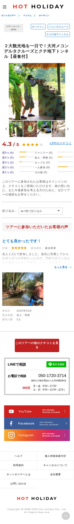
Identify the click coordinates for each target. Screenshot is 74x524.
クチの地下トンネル (57, 34)
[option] (37, 91)
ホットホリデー (8, 15)
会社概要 (55, 474)
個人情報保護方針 (55, 456)
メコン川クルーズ (59, 27)
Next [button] (68, 129)
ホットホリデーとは (19, 474)
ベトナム (27, 15)
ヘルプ (18, 456)
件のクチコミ (61, 143)
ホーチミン (44, 15)
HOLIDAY (39, 6)
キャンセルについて (55, 465)
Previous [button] (6, 129)
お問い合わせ (18, 483)
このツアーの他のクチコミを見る (37, 345)
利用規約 (18, 465)
